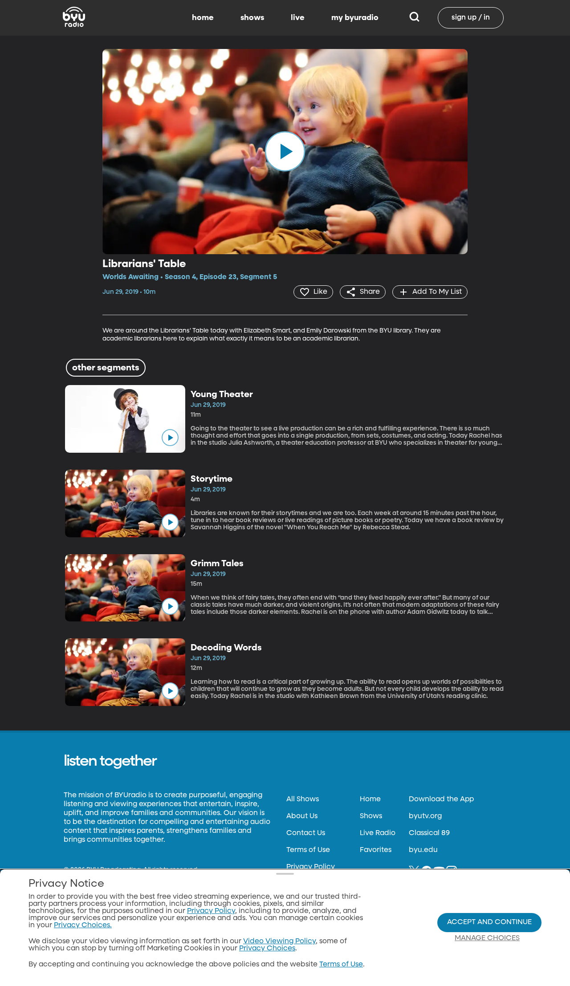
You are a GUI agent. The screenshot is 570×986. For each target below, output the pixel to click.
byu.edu (423, 850)
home (203, 18)
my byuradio (355, 18)
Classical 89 (429, 833)
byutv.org (425, 816)
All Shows (302, 799)
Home (370, 799)
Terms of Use (308, 850)
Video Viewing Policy (279, 941)
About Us (302, 816)
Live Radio (377, 833)
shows (252, 18)
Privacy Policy (310, 867)
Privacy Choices (267, 948)
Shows (371, 816)
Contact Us (305, 833)
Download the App (441, 799)
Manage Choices (487, 938)
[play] (285, 151)
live (298, 18)
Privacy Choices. (83, 925)
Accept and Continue (489, 922)
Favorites (375, 850)
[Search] (414, 17)
